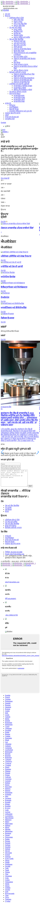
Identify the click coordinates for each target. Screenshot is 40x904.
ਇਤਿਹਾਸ (12, 105)
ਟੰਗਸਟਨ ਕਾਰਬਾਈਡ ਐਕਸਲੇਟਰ (24, 78)
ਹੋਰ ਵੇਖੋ (3, 222)
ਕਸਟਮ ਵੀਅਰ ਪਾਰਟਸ (21, 70)
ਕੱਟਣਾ (7, 511)
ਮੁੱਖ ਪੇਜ (7, 14)
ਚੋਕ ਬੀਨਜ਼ (17, 62)
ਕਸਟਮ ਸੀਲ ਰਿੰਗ (19, 26)
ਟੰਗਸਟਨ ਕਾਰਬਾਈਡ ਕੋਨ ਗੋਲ (23, 80)
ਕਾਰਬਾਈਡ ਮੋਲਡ (19, 101)
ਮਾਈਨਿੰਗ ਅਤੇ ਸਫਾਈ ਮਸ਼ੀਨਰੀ (19, 84)
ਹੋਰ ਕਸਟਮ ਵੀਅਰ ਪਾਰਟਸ (17, 92)
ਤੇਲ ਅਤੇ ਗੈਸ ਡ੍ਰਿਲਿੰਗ (16, 39)
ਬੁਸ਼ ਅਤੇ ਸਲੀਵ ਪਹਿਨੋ (20, 57)
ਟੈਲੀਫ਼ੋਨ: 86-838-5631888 (13, 552)
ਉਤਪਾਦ (7, 16)
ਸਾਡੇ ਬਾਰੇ (8, 103)
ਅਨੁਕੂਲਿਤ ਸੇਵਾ (10, 119)
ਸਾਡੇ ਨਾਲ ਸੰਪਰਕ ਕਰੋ (12, 117)
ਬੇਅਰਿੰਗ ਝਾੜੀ (18, 31)
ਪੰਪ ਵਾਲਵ (8, 507)
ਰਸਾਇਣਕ (8, 509)
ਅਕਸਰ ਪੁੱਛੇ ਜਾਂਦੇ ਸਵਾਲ (12, 113)
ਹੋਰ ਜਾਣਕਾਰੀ (5, 178)
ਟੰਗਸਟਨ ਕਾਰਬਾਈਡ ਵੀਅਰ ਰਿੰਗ (24, 74)
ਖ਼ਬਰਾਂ (7, 115)
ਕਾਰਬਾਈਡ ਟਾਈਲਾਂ (20, 88)
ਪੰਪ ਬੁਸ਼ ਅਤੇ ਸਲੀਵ (15, 27)
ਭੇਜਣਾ (30, 486)
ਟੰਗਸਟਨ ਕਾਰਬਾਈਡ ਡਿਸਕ (22, 49)
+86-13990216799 (11, 615)
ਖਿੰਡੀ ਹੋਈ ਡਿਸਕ (19, 76)
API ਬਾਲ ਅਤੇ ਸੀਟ (20, 43)
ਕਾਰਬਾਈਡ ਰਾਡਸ (19, 97)
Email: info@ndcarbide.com (14, 554)
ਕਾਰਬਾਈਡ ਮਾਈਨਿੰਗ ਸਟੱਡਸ (23, 86)
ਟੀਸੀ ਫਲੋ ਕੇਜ (18, 47)
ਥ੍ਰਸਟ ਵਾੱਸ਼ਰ (18, 22)
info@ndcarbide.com (12, 582)
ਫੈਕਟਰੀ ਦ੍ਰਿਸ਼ (14, 109)
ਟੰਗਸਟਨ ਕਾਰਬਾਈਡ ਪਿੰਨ (22, 82)
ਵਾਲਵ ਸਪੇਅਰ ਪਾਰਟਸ (21, 64)
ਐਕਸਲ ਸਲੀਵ (18, 35)
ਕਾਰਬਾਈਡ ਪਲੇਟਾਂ (19, 99)
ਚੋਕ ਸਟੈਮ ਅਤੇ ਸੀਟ (20, 45)
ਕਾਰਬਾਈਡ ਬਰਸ (19, 95)
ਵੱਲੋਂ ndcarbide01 (10, 599)
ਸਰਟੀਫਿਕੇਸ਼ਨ (13, 107)
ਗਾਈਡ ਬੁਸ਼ (17, 33)
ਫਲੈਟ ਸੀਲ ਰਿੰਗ (18, 20)
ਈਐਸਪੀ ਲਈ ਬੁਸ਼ (19, 41)
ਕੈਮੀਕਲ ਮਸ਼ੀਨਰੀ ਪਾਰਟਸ (17, 72)
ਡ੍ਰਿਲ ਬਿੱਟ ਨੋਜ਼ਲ (19, 51)
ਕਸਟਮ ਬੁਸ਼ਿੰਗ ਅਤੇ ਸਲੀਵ (22, 37)
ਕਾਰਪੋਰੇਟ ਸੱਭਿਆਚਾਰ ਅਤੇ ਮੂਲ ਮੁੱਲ (20, 111)
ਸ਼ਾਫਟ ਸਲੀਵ (18, 29)
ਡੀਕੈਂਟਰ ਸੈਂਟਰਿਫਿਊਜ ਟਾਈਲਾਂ (23, 90)
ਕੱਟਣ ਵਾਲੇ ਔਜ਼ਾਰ (14, 94)
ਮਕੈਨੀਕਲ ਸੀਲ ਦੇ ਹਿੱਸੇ (16, 18)
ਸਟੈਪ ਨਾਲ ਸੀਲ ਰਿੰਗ (20, 24)
